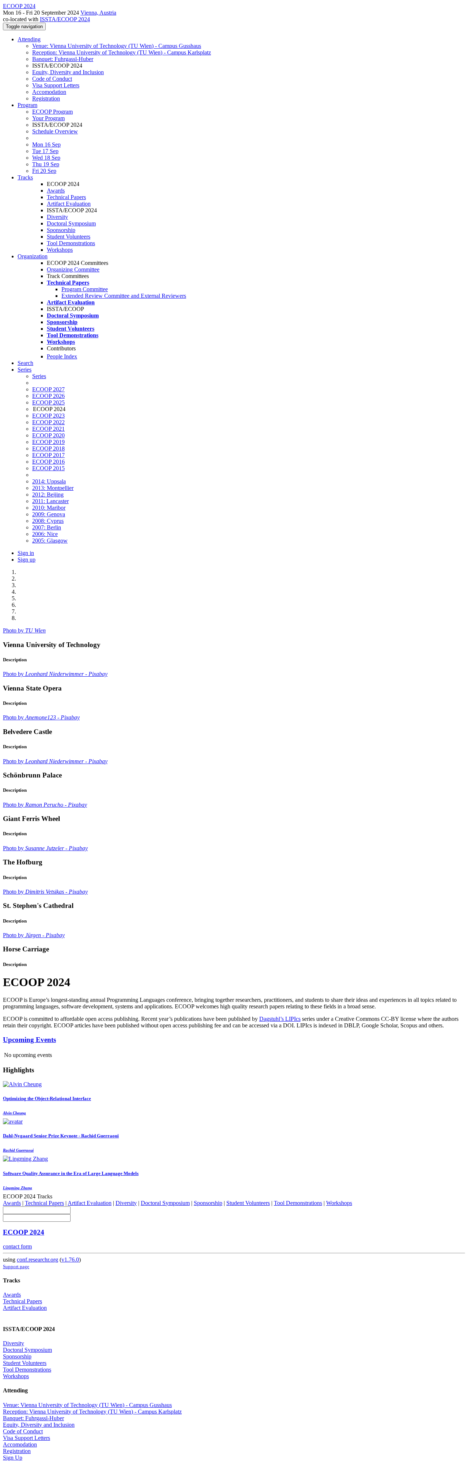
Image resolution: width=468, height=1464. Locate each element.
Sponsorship (61, 230)
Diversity (57, 217)
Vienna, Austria (98, 12)
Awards (56, 190)
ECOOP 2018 (48, 448)
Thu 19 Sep (45, 164)
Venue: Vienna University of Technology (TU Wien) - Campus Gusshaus (116, 46)
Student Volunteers (68, 236)
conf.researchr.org (37, 1259)
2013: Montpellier (52, 488)
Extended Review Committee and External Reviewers (123, 296)
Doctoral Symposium (71, 223)
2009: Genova (48, 514)
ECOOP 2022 (48, 422)
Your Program (48, 118)
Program (27, 105)
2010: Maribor (48, 508)
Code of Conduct (52, 79)
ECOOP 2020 (48, 435)
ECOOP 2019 (48, 442)
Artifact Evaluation (69, 204)
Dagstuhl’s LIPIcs (280, 1019)
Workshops (60, 250)
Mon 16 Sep (46, 144)
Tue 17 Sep (45, 151)
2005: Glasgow (50, 540)
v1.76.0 (70, 1259)
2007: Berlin (46, 527)
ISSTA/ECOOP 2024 (65, 19)
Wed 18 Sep (46, 158)
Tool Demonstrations (71, 243)
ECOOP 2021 (48, 429)
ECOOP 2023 (48, 415)
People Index (62, 356)
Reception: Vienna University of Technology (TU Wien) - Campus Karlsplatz (121, 52)
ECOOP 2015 (48, 468)
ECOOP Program (52, 112)
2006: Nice (45, 534)
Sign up (26, 559)
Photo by (24, 630)
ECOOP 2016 (48, 462)
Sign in (26, 553)
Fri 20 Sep (44, 171)
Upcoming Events (29, 1039)
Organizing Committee (73, 269)
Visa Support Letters (55, 85)
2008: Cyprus (48, 521)
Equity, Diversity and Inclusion (68, 72)
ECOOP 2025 (48, 402)
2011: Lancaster (50, 501)
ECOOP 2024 (23, 1232)
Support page (16, 1266)
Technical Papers (66, 197)
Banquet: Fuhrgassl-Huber (62, 59)
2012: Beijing (48, 494)
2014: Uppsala (49, 481)
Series (39, 376)
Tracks (25, 177)
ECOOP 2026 (48, 396)
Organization (33, 256)
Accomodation (49, 92)
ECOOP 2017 (48, 455)
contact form (17, 1246)
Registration (46, 98)
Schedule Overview (55, 131)
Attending (29, 39)
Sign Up (12, 1458)
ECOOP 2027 (48, 389)
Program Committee (84, 289)
